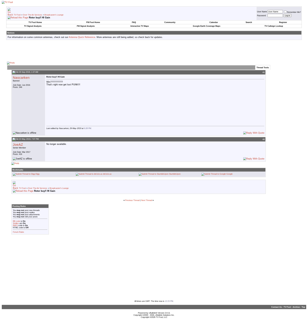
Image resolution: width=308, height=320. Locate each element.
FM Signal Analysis (86, 26)
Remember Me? (294, 12)
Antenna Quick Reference (82, 37)
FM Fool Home (93, 22)
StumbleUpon (175, 174)
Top (303, 307)
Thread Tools (262, 67)
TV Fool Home (35, 22)
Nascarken (21, 77)
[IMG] (15, 225)
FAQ (134, 22)
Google (229, 174)
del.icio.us (107, 174)
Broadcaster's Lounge (53, 15)
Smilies (16, 223)
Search (249, 22)
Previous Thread (132, 200)
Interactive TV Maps (139, 26)
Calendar (213, 22)
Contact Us (276, 307)
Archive (296, 307)
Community (169, 22)
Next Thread (146, 200)
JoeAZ (18, 144)
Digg (37, 174)
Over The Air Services (32, 15)
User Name (262, 12)
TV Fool (17, 15)
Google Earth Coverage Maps (206, 26)
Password (261, 15)
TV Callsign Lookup (274, 26)
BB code (16, 221)
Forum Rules (18, 232)
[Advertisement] (154, 51)
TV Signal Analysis (33, 26)
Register (283, 22)
